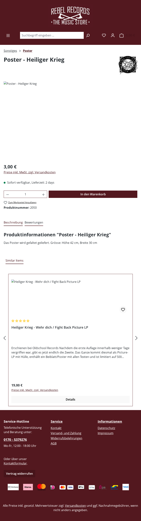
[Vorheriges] (4, 338)
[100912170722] (70, 120)
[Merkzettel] (104, 35)
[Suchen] (88, 35)
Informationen (110, 421)
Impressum (105, 433)
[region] (70, 120)
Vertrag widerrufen (19, 474)
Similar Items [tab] (15, 260)
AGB (54, 443)
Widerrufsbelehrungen (66, 438)
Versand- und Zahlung (66, 433)
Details (70, 399)
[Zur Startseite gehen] (70, 15)
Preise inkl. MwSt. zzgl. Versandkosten (30, 172)
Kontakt (56, 428)
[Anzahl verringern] (7, 194)
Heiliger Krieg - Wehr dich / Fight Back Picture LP (49, 327)
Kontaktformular (15, 463)
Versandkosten (75, 506)
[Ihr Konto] (112, 35)
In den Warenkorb (93, 194)
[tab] (13, 222)
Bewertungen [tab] (34, 222)
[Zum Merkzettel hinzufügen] (123, 309)
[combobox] (52, 35)
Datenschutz (106, 428)
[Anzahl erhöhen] (43, 194)
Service (57, 421)
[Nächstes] (136, 338)
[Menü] (8, 35)
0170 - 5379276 (15, 439)
